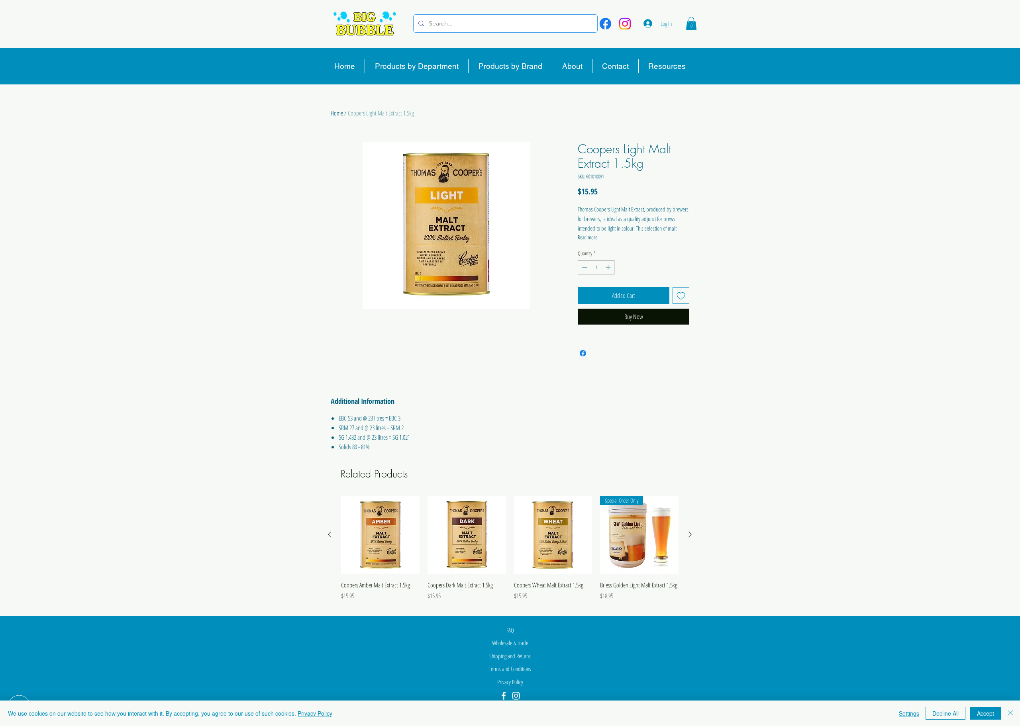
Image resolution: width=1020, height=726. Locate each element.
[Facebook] (605, 23)
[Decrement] (583, 267)
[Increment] (609, 267)
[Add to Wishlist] (681, 295)
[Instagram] (625, 23)
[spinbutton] (596, 267)
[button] (691, 23)
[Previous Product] (329, 534)
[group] (510, 552)
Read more (587, 237)
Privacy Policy (315, 713)
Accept (985, 713)
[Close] (1010, 713)
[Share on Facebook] (583, 353)
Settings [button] (909, 713)
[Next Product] (690, 534)
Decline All (945, 713)
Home (337, 113)
